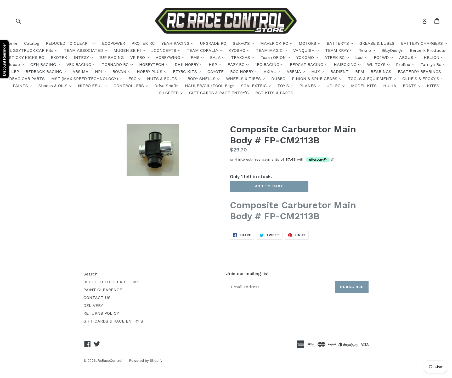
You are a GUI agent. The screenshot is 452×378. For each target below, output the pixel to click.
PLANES (308, 85)
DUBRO (278, 78)
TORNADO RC (116, 64)
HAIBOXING (346, 64)
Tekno (365, 50)
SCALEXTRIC (254, 85)
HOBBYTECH (152, 64)
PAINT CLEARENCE (102, 289)
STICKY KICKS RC (26, 57)
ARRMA (294, 71)
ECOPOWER (113, 43)
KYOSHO (238, 50)
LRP (15, 71)
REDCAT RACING (307, 64)
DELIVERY (93, 305)
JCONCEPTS (164, 50)
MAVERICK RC (275, 43)
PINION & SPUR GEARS (315, 78)
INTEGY (82, 57)
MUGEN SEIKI (128, 50)
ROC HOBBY (242, 71)
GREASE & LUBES (376, 43)
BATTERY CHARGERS (422, 43)
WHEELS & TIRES (244, 78)
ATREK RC (335, 57)
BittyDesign (392, 50)
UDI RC (334, 85)
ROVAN (120, 71)
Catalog (31, 43)
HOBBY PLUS (150, 71)
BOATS (410, 85)
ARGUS (407, 57)
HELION (432, 57)
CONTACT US (97, 297)
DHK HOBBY (187, 64)
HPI (99, 71)
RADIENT (339, 71)
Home (11, 43)
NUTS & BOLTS (162, 78)
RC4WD (382, 57)
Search (90, 274)
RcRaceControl (110, 361)
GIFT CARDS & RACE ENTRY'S (219, 92)
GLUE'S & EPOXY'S (421, 78)
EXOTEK (59, 57)
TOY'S (283, 85)
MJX (316, 71)
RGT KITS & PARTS (274, 92)
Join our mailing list (247, 273)
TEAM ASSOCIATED (84, 50)
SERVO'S (242, 43)
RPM (359, 71)
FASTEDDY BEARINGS (419, 71)
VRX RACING (79, 64)
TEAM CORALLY (203, 50)
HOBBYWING (168, 57)
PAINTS (21, 85)
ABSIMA (80, 71)
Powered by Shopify (145, 361)
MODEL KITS (364, 85)
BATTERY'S (338, 43)
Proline (403, 64)
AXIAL (270, 71)
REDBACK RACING (44, 71)
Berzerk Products (427, 50)
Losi (360, 57)
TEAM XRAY (337, 50)
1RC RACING (268, 64)
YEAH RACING (176, 43)
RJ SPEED (169, 92)
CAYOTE (215, 71)
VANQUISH (304, 50)
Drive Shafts (166, 85)
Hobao (14, 64)
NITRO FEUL (91, 85)
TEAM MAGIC (270, 50)
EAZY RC (237, 64)
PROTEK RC (143, 43)
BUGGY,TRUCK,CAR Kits (31, 50)
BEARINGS (381, 71)
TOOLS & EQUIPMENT (370, 78)
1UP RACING (111, 57)
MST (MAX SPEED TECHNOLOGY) (85, 78)
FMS (196, 57)
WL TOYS (377, 64)
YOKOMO (305, 57)
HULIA (389, 85)
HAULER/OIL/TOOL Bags (209, 85)
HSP (213, 64)
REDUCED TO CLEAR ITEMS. (111, 281)
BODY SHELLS (202, 78)
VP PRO (138, 57)
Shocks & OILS (53, 85)
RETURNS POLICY (101, 313)
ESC (133, 78)
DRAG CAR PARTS (27, 78)
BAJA (216, 57)
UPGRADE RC (213, 43)
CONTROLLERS (129, 85)
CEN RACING (43, 64)
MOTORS (308, 43)
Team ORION (274, 57)
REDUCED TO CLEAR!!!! (69, 43)
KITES (433, 85)
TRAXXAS (241, 57)
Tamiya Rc (432, 64)
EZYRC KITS (185, 71)
